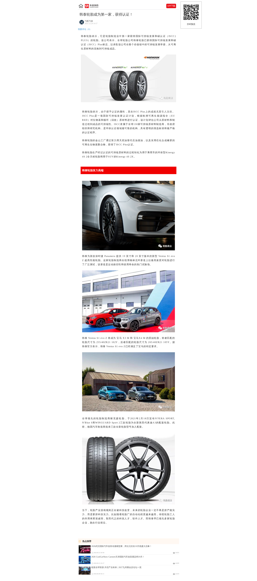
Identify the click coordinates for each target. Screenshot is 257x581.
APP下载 (171, 6)
